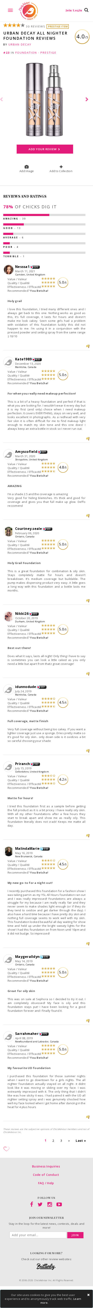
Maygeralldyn (27, 956)
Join (75, 1235)
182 (36, 764)
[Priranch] (9, 767)
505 (48, 529)
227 (44, 452)
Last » (81, 1141)
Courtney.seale (28, 528)
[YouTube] (59, 1205)
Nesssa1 (22, 266)
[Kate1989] (9, 362)
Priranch (22, 763)
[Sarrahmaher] (9, 1037)
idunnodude (25, 686)
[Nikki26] (9, 617)
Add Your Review (42, 149)
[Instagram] (50, 1205)
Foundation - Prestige (35, 52)
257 (43, 687)
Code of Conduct (46, 1175)
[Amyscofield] (9, 455)
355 (35, 613)
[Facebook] (31, 1205)
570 (46, 957)
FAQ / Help (46, 1183)
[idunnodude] (9, 690)
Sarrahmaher (26, 1033)
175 (45, 1034)
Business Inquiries (46, 1166)
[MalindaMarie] (9, 852)
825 (38, 359)
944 (46, 848)
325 (36, 267)
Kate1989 (23, 359)
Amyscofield (26, 451)
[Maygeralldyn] (9, 960)
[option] (46, 99)
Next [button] (87, 99)
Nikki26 (22, 613)
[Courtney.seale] (9, 532)
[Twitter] (40, 1205)
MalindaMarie (27, 848)
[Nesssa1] (9, 270)
